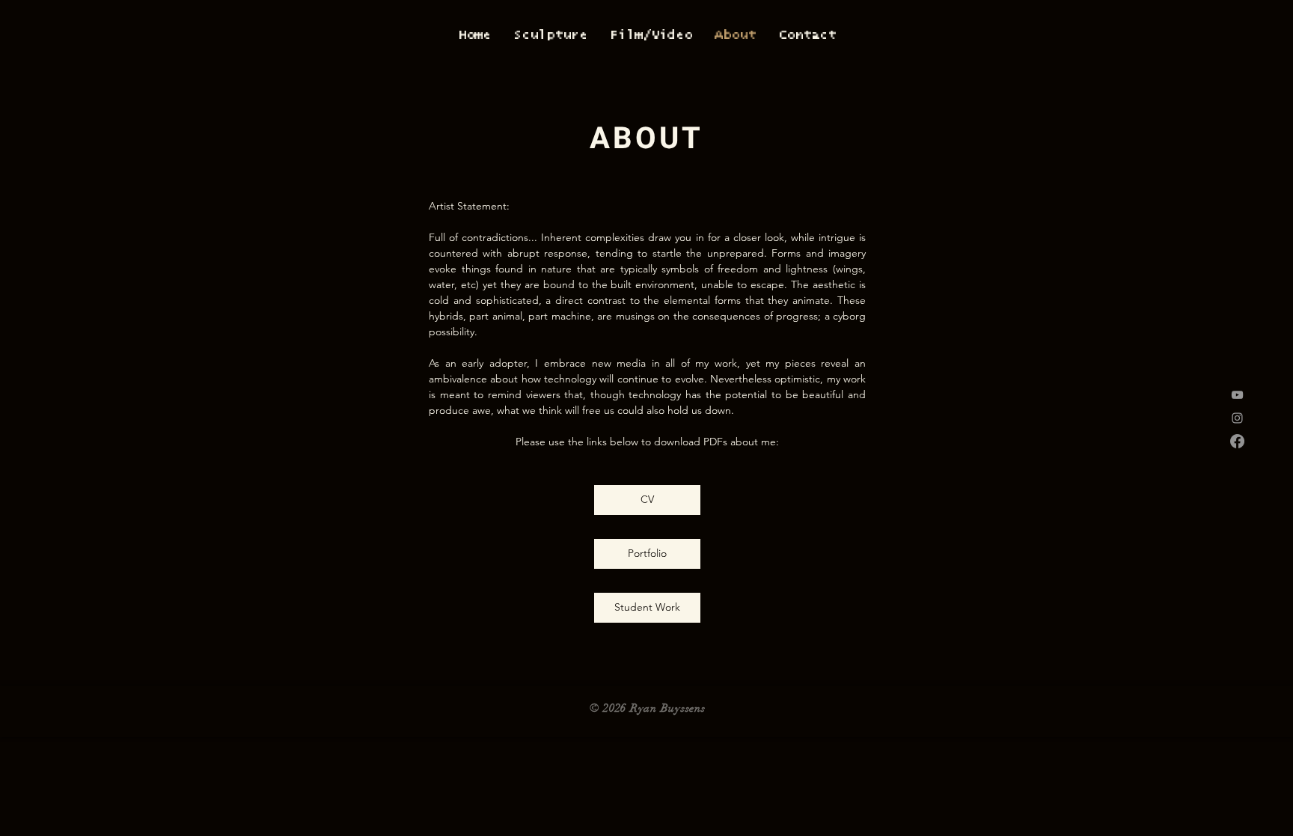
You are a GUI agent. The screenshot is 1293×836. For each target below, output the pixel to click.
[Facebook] (1237, 441)
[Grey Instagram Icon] (1237, 418)
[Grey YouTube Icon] (1237, 395)
